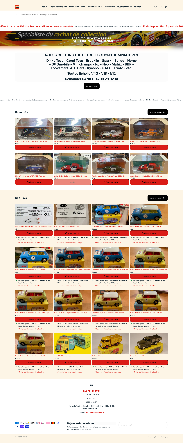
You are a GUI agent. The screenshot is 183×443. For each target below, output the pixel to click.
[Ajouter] (49, 136)
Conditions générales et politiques (158, 437)
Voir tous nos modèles (157, 112)
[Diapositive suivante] (49, 129)
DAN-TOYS (23, 437)
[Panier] (166, 7)
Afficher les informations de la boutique (31, 243)
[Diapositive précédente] (18, 129)
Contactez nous (91, 86)
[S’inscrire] (164, 425)
